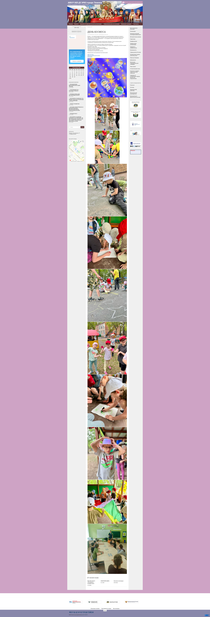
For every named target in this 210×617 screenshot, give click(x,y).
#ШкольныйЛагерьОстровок (94, 55)
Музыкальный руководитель (133, 93)
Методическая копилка (135, 36)
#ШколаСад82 (91, 54)
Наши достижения (134, 57)
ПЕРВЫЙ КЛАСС (73, 113)
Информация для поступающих (111, 24)
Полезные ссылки (95, 608)
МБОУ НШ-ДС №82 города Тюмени (85, 2)
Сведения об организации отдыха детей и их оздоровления (135, 77)
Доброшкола (133, 60)
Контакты (136, 24)
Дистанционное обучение (133, 29)
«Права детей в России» (135, 52)
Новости (76, 24)
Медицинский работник (133, 90)
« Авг (70, 78)
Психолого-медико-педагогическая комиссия (134, 72)
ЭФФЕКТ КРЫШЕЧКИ (74, 103)
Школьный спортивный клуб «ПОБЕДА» (134, 63)
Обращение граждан (126, 24)
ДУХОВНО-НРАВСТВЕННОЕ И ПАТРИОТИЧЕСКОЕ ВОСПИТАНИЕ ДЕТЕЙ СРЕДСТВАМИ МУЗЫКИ (76, 109)
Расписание (133, 31)
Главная (71, 24)
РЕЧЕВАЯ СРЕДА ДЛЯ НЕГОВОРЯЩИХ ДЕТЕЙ (74, 95)
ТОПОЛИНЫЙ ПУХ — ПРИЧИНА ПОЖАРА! (74, 90)
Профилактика (133, 41)
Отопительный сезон (135, 68)
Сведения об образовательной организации (90, 24)
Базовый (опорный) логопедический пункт (135, 34)
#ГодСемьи (90, 56)
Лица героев (133, 66)
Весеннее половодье (118, 580)
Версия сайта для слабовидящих (133, 2)
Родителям (132, 39)
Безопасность (133, 50)
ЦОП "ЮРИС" (85, 614)
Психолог (132, 85)
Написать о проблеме (77, 61)
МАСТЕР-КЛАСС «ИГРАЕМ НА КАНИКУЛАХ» (91, 582)
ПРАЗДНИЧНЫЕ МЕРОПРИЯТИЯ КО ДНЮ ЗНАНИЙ (74, 85)
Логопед (132, 87)
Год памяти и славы (106, 608)
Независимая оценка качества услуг (135, 55)
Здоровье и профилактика (133, 47)
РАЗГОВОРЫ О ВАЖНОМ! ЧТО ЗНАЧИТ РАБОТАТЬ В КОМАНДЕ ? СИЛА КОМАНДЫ (76, 99)
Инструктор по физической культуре (135, 97)
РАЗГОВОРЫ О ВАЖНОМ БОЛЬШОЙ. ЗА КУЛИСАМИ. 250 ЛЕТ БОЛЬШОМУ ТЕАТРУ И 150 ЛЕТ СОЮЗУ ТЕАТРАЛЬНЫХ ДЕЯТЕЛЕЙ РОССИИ (76, 119)
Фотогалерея (116, 608)
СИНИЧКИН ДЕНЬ (105, 580)
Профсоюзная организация (133, 44)
